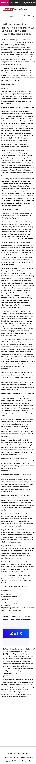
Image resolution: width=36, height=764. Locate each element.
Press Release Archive (21, 753)
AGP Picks (4, 3)
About (10, 753)
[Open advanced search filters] (28, 16)
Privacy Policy (27, 761)
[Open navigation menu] (3, 16)
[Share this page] (33, 16)
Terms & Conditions (26, 757)
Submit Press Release (11, 757)
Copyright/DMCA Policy (12, 761)
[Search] (24, 16)
